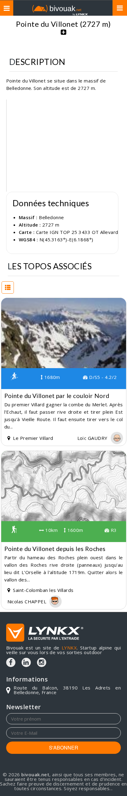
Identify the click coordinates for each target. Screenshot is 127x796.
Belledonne (51, 217)
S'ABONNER (63, 747)
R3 (113, 530)
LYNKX (69, 648)
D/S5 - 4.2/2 (102, 377)
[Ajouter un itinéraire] (63, 35)
